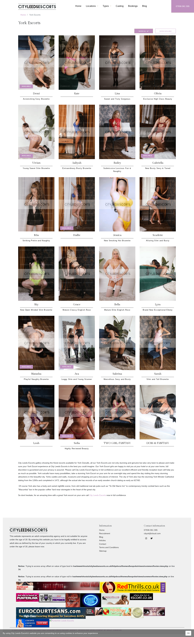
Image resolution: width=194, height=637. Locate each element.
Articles (102, 540)
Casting (120, 6)
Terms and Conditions (109, 547)
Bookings (133, 6)
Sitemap (103, 551)
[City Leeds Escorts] (37, 6)
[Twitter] (152, 538)
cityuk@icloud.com (152, 533)
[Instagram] (146, 538)
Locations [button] (91, 6)
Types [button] (106, 6)
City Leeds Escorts (97, 495)
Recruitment (104, 533)
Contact (102, 544)
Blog (144, 6)
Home (78, 6)
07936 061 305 (182, 6)
